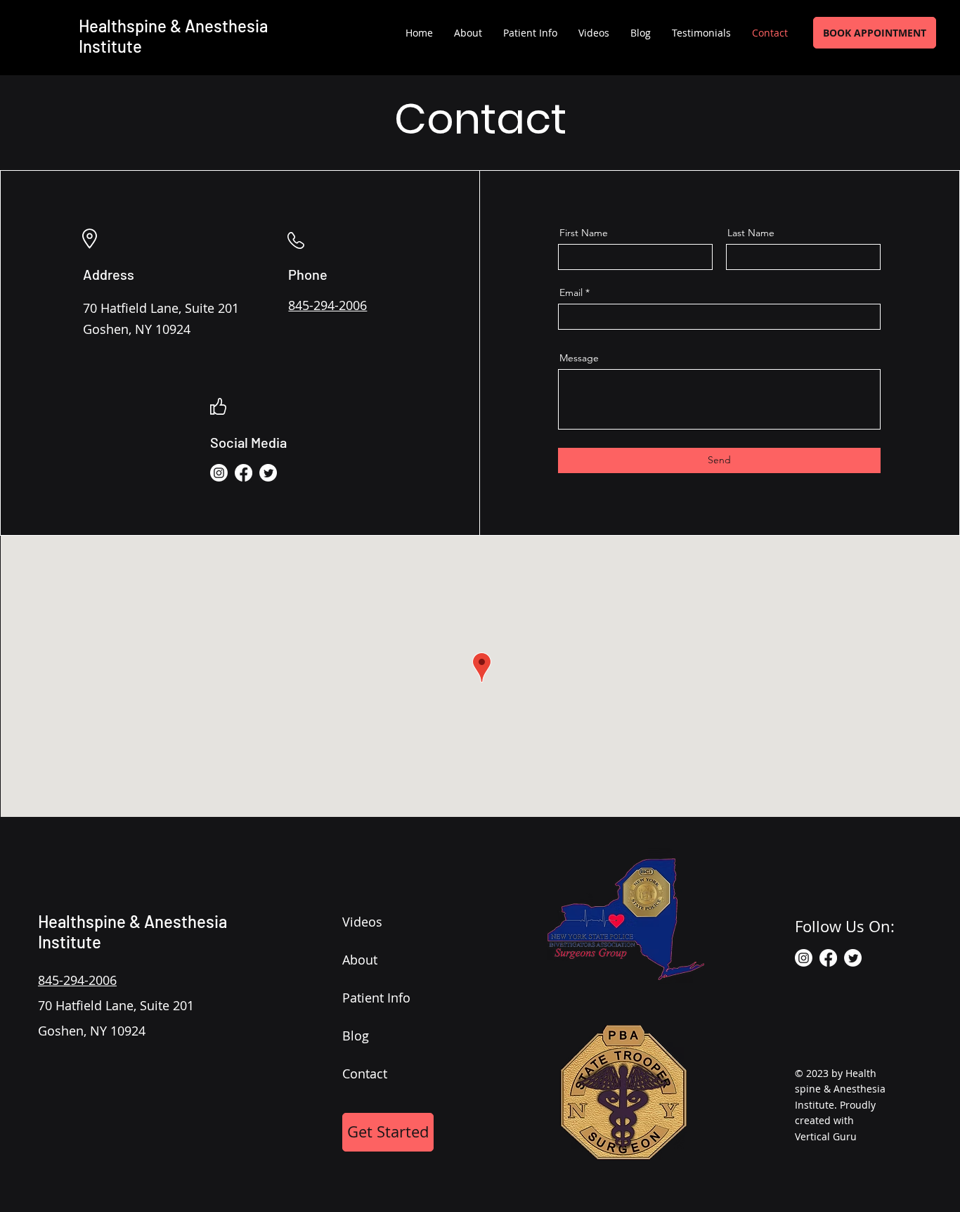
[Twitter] (268, 473)
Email (571, 292)
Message (579, 358)
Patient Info (376, 997)
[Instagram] (219, 473)
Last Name (750, 233)
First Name (583, 233)
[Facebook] (243, 473)
